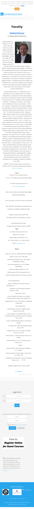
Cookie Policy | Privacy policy (17, 498)
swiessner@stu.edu (20, 243)
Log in (17, 405)
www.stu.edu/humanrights (19, 186)
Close (17, 9)
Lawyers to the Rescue (17, 168)
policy (22, 5)
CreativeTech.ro (22, 504)
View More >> (6, 470)
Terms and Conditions (21, 425)
